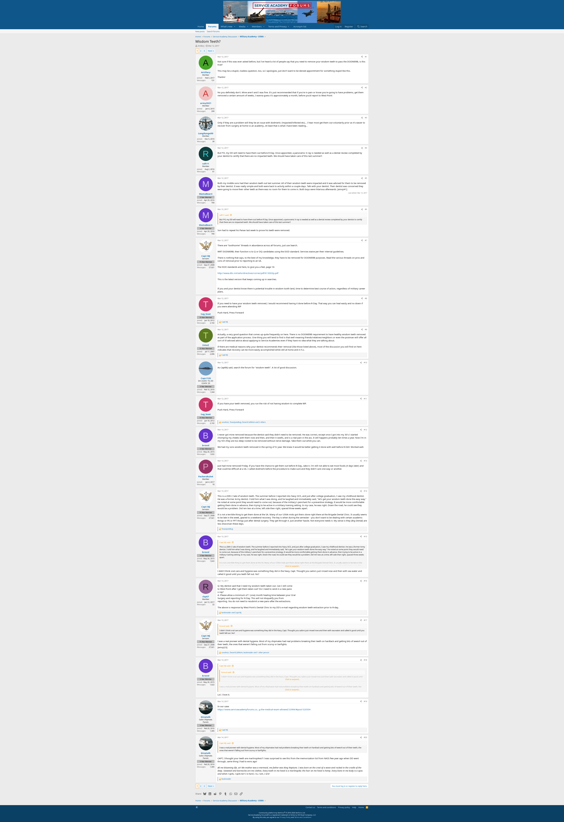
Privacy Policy (285, 817)
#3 (366, 117)
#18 (365, 660)
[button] (235, 26)
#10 (365, 362)
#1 (366, 56)
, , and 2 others (243, 422)
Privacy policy (344, 807)
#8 (366, 298)
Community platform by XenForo (282, 813)
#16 (365, 581)
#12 (365, 429)
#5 (366, 178)
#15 (365, 536)
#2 (366, 87)
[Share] (362, 57)
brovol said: (224, 626)
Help (354, 807)
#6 (366, 209)
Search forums (213, 31)
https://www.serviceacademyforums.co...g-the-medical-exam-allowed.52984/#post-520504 (264, 709)
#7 (366, 240)
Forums (212, 26)
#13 (365, 461)
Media (242, 26)
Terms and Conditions (302, 817)
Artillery (201, 45)
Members (257, 26)
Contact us (310, 807)
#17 (365, 620)
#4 (366, 148)
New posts (200, 31)
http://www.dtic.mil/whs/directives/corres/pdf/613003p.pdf (248, 273)
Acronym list (299, 26)
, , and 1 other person (245, 652)
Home (201, 26)
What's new (226, 26)
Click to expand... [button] (292, 566)
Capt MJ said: (225, 542)
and (231, 612)
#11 (365, 398)
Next (210, 50)
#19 (365, 701)
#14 (365, 491)
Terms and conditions (326, 807)
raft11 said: (224, 215)
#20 (365, 737)
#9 (366, 329)
